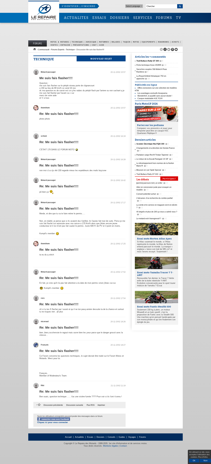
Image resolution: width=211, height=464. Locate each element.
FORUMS (164, 18)
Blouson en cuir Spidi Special (151, 170)
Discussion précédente (53, 405)
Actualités (79, 437)
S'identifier (70, 6)
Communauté (43, 50)
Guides (122, 437)
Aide (101, 45)
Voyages (132, 437)
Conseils (111, 437)
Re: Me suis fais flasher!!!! (58, 113)
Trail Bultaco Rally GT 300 (149, 174)
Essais (90, 437)
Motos (136, 42)
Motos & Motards (60, 42)
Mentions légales (110, 446)
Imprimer (101, 405)
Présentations (81, 45)
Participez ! (169, 179)
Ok (194, 461)
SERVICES (142, 18)
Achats (175, 42)
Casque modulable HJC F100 (149, 98)
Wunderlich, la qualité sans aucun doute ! (154, 96)
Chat (94, 45)
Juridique (91, 42)
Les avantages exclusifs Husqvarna (152, 93)
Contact (123, 446)
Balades (116, 42)
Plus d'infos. (203, 457)
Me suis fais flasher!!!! (56, 78)
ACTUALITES (76, 18)
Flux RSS (91, 405)
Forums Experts (57, 50)
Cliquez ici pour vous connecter (52, 422)
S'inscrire (88, 6)
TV (178, 18)
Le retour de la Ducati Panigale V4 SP (154, 159)
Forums (37, 43)
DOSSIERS (119, 18)
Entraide (65, 45)
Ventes (54, 45)
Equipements (148, 42)
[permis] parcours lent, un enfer (152, 183)
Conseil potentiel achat (148, 194)
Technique (77, 42)
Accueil (68, 437)
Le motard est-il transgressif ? (151, 218)
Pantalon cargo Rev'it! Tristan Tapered (154, 155)
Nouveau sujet (101, 58)
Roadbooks (163, 42)
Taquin (126, 42)
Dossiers (100, 437)
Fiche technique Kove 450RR (151, 65)
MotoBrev (104, 42)
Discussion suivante (74, 405)
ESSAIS (99, 18)
